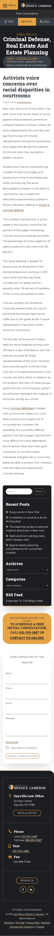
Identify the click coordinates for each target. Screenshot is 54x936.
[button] (9, 5)
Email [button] (29, 21)
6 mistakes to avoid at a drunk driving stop (26, 519)
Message (10, 718)
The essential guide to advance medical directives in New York (27, 528)
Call (46, 21)
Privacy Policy (33, 922)
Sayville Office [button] (27, 813)
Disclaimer (12, 742)
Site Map (20, 922)
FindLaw (40, 927)
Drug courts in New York (24, 512)
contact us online (27, 638)
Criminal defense (24, 102)
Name (9, 673)
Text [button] (10, 21)
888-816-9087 (33, 840)
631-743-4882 (21, 851)
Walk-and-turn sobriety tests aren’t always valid (25, 538)
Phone (9, 688)
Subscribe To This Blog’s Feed (24, 600)
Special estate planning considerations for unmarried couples (24, 549)
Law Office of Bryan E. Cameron (28, 914)
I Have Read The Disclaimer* (23, 748)
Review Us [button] (27, 880)
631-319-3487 (29, 632)
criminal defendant (22, 408)
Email (9, 703)
